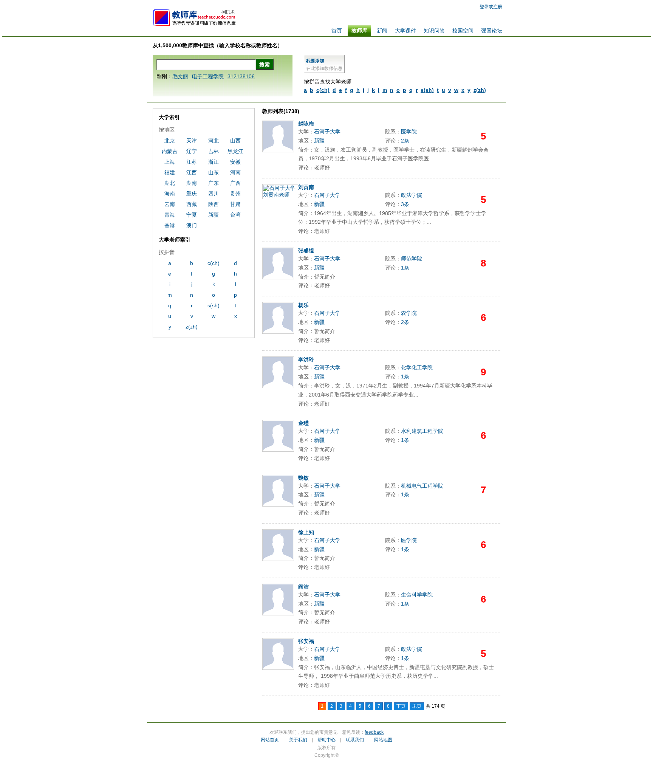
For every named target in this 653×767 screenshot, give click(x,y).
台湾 (235, 215)
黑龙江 (235, 151)
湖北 (169, 183)
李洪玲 (306, 359)
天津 (191, 141)
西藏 (191, 204)
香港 (169, 225)
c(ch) (323, 90)
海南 (169, 194)
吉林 (213, 151)
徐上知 (306, 532)
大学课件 (405, 31)
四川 (213, 194)
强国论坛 (491, 31)
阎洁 (303, 587)
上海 (169, 162)
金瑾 (303, 423)
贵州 (235, 194)
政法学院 (411, 195)
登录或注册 (491, 6)
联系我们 (355, 739)
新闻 (382, 31)
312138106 (241, 76)
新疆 (319, 141)
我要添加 (315, 61)
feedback (374, 732)
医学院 (409, 132)
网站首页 (270, 739)
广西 (235, 183)
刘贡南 (306, 187)
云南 (169, 204)
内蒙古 (170, 151)
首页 (336, 31)
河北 (213, 141)
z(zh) (480, 90)
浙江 (213, 162)
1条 (405, 268)
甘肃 (235, 204)
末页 (416, 706)
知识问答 (434, 31)
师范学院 (411, 259)
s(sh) (427, 90)
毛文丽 (180, 76)
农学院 (409, 313)
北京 (169, 141)
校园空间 (463, 31)
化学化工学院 (417, 367)
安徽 (235, 162)
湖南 (191, 183)
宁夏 (191, 215)
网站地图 (383, 739)
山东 (213, 172)
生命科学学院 (417, 595)
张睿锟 (306, 251)
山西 (235, 141)
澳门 (191, 225)
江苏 (191, 162)
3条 (405, 204)
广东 (213, 183)
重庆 (191, 194)
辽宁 (191, 151)
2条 (405, 141)
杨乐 (303, 305)
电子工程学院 (208, 76)
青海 (169, 215)
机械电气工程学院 (422, 486)
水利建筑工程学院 (422, 431)
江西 (191, 172)
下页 (400, 706)
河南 (235, 172)
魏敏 (303, 478)
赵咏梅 (306, 124)
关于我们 (298, 739)
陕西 (213, 204)
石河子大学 (327, 132)
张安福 (306, 641)
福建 (169, 172)
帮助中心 (326, 739)
